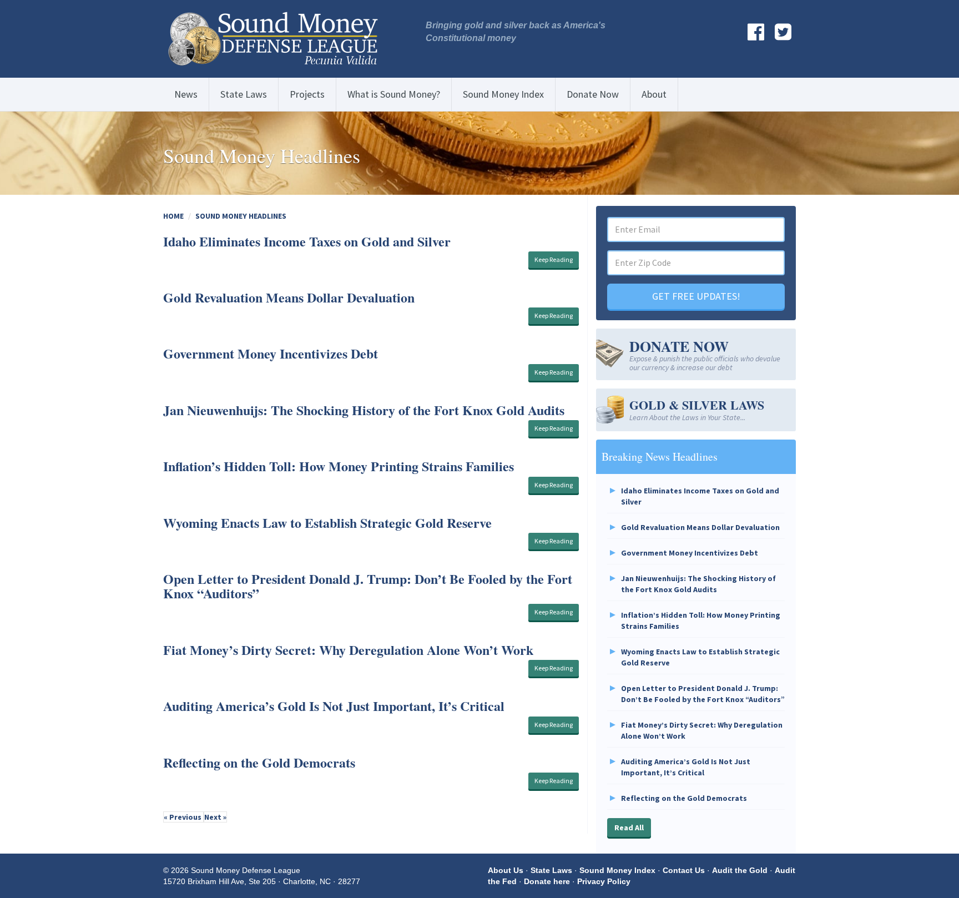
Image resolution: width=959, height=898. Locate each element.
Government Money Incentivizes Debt (270, 353)
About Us (505, 870)
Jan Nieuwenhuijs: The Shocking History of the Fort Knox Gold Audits (363, 410)
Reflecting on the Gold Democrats (259, 762)
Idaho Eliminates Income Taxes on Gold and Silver (307, 241)
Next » (215, 817)
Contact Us (684, 870)
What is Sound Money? (393, 94)
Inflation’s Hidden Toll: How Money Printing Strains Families (338, 466)
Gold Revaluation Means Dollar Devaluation (289, 297)
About (654, 94)
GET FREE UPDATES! (696, 296)
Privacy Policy (603, 881)
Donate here (547, 881)
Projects (307, 94)
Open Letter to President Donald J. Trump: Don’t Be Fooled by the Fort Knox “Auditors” (367, 586)
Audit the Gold (740, 870)
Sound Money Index (503, 94)
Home (173, 216)
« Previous (183, 817)
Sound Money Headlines (240, 216)
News (186, 94)
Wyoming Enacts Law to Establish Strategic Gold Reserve (327, 522)
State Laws (243, 94)
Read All (629, 828)
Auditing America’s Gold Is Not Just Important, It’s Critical (333, 705)
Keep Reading (553, 259)
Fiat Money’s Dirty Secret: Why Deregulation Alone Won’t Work (348, 649)
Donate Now (593, 94)
